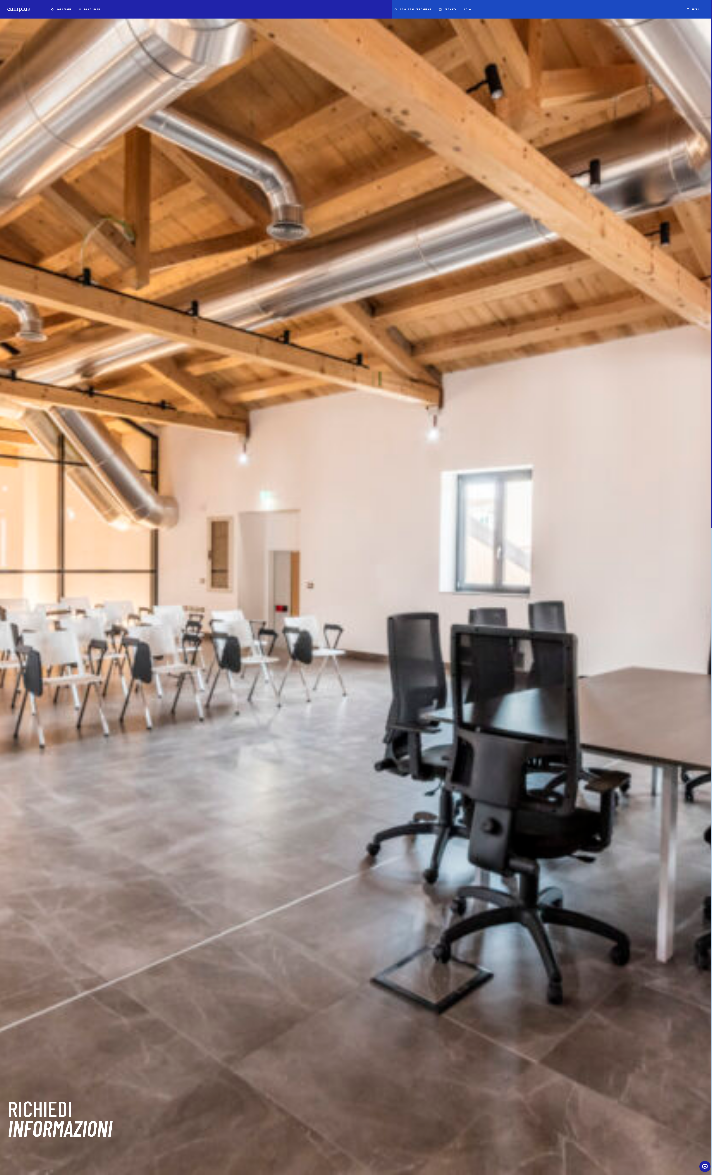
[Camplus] (18, 9)
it (465, 9)
